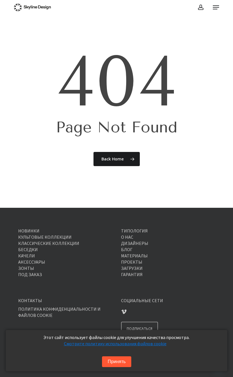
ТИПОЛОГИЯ (134, 231)
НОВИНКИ (28, 231)
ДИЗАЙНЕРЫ (134, 243)
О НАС (127, 237)
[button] (216, 7)
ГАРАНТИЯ (132, 274)
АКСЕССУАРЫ (31, 262)
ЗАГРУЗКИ (132, 268)
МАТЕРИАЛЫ (134, 256)
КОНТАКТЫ (30, 300)
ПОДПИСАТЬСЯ (139, 328)
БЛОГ (126, 249)
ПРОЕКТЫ (131, 262)
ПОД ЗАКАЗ (30, 274)
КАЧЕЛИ (26, 256)
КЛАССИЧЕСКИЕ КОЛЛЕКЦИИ (48, 243)
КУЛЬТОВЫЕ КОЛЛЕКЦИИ (45, 237)
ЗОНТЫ (26, 268)
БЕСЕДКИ (28, 249)
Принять (117, 361)
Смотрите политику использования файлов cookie (115, 343)
